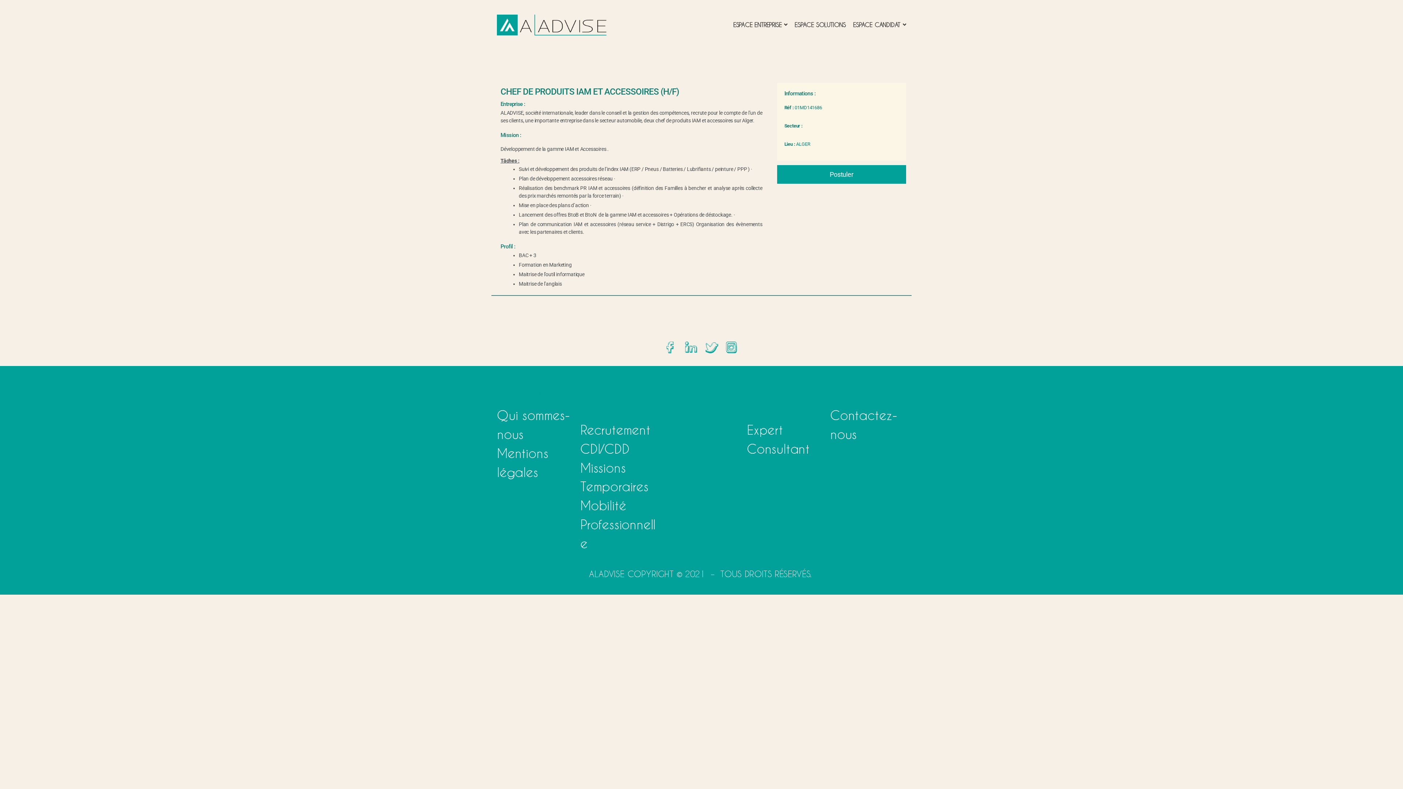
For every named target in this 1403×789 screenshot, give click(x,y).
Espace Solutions (691, 398)
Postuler (841, 174)
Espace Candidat (778, 398)
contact (857, 391)
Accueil (520, 391)
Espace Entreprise (610, 398)
